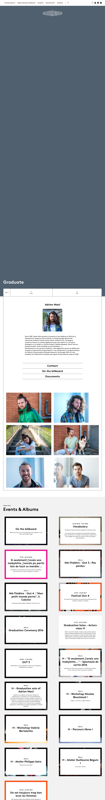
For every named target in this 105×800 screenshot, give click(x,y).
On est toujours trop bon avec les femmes (26, 794)
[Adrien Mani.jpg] (76, 473)
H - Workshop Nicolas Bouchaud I (80, 695)
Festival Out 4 (80, 595)
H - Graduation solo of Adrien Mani (26, 690)
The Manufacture (9, 3)
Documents (52, 376)
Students (40, 3)
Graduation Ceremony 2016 (26, 630)
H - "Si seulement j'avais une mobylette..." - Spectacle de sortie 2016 (80, 661)
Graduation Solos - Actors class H (80, 627)
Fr (68, 3)
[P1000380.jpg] (76, 440)
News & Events (50, 3)
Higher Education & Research (26, 3)
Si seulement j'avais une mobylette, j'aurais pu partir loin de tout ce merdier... (26, 563)
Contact (52, 365)
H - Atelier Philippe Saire (26, 761)
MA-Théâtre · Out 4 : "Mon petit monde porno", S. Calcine (26, 596)
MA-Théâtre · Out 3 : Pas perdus (80, 564)
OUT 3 (26, 662)
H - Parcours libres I (80, 729)
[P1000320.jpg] (28, 473)
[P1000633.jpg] (28, 440)
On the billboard (52, 371)
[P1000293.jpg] (76, 408)
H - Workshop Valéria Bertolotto (26, 729)
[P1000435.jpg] (28, 408)
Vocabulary (80, 526)
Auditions (60, 3)
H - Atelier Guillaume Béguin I (80, 761)
